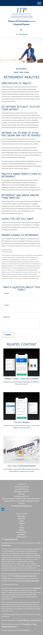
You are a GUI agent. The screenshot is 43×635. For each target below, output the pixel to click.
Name (6, 293)
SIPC (39, 588)
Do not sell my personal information (27, 581)
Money (21, 527)
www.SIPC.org (36, 620)
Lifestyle (21, 530)
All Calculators (21, 537)
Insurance (21, 523)
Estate (21, 521)
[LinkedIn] (21, 30)
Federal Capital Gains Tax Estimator (21, 379)
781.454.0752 (23, 34)
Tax (21, 525)
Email (6, 305)
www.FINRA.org (23, 620)
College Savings (21, 422)
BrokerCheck (6, 545)
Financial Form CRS (11, 539)
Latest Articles (21, 532)
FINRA (34, 588)
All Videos (21, 534)
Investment (21, 518)
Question (6, 317)
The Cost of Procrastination (21, 466)
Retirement (21, 516)
